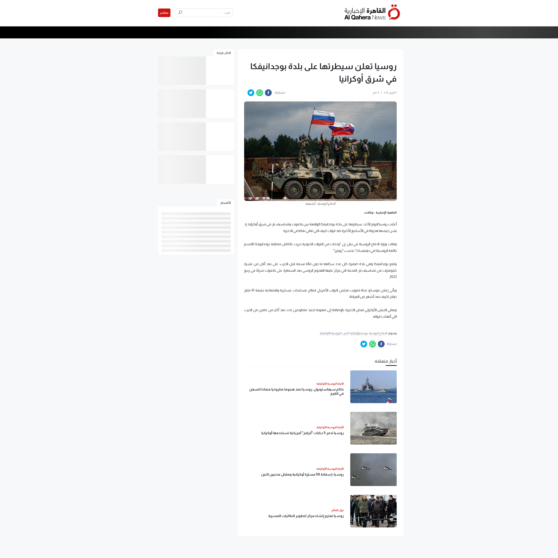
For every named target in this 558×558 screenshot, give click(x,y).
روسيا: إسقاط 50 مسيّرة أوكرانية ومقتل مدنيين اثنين (302, 474)
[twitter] (250, 92)
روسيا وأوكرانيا (359, 333)
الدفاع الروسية (378, 333)
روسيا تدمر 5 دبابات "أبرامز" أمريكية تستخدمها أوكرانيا (302, 433)
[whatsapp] (259, 92)
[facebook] (268, 92)
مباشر (164, 12)
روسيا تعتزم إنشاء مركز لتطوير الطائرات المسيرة (306, 516)
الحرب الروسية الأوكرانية (334, 333)
